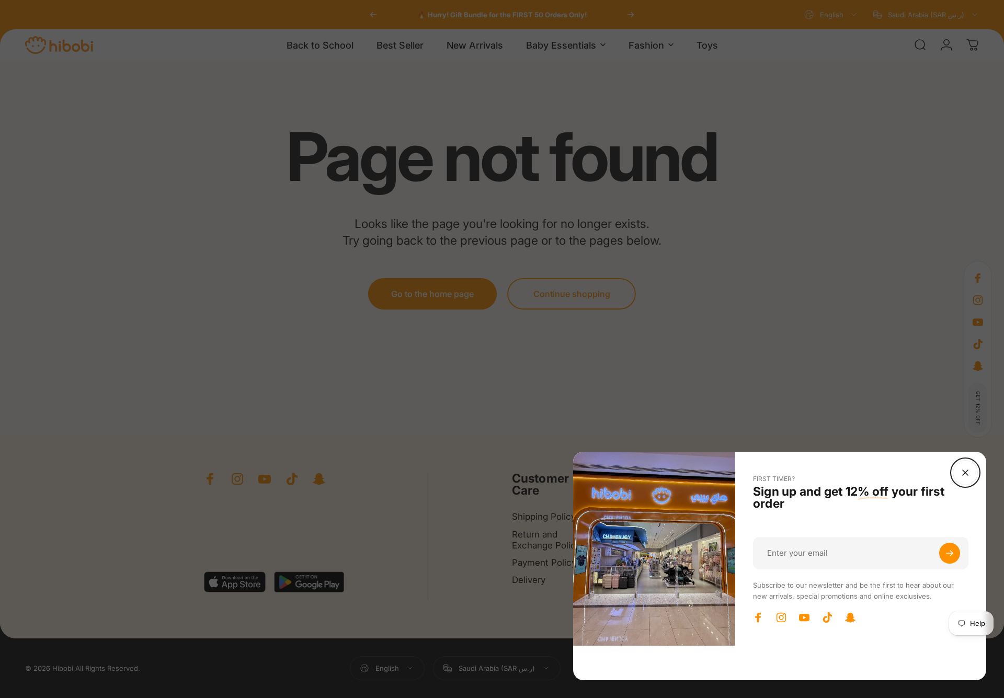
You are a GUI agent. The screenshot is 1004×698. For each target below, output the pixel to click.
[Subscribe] (949, 553)
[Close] (965, 472)
